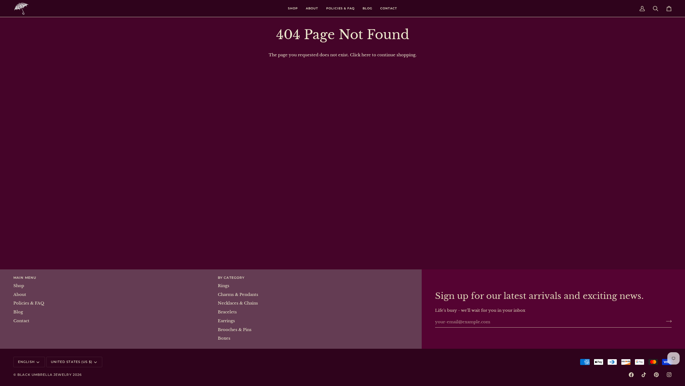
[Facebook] (631, 374)
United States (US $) (71, 362)
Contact (21, 320)
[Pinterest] (656, 374)
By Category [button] (231, 278)
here (366, 55)
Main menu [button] (24, 278)
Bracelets (227, 312)
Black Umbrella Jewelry (44, 375)
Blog (18, 312)
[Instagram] (669, 374)
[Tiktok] (644, 374)
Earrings (226, 320)
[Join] (667, 321)
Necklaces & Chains (238, 303)
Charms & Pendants (238, 294)
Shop (18, 285)
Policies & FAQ (28, 303)
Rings (223, 285)
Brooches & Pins (235, 329)
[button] (293, 8)
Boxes (224, 338)
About (19, 294)
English (26, 362)
